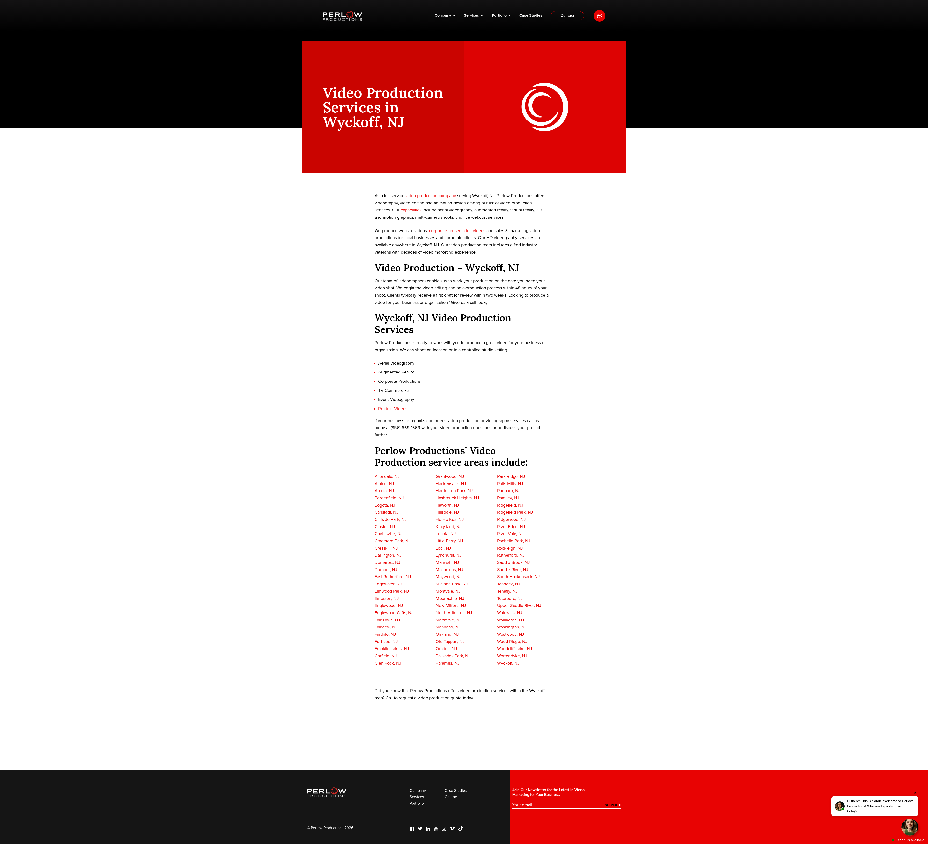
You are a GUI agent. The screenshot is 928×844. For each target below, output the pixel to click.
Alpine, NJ (384, 483)
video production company (431, 195)
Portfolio (499, 15)
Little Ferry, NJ (449, 541)
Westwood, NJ (510, 634)
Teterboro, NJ (510, 598)
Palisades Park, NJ (453, 655)
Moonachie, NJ (450, 598)
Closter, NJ (385, 526)
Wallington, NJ (510, 620)
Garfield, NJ (386, 655)
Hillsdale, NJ (447, 512)
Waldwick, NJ (509, 612)
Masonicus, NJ (449, 569)
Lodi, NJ (443, 548)
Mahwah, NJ (447, 562)
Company (443, 15)
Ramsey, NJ (508, 497)
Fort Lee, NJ (386, 641)
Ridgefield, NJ (510, 505)
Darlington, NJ (388, 555)
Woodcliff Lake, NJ (514, 648)
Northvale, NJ (449, 620)
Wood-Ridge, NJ (512, 641)
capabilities (411, 210)
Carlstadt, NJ (387, 512)
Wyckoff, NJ (508, 663)
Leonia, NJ (446, 533)
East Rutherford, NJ (393, 576)
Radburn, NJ (509, 490)
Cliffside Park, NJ (391, 519)
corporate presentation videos (457, 230)
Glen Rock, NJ (388, 663)
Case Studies (530, 15)
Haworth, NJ (447, 505)
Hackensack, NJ (451, 483)
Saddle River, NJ (512, 569)
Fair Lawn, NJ (387, 620)
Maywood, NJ (449, 576)
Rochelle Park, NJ (513, 541)
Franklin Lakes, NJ (392, 648)
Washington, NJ (512, 627)
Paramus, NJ (448, 663)
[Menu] (599, 16)
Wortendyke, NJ (512, 655)
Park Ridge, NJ (511, 476)
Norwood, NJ (448, 627)
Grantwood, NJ (450, 476)
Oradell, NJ (446, 648)
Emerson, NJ (387, 598)
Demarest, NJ (387, 562)
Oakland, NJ (447, 634)
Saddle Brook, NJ (513, 562)
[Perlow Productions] (342, 16)
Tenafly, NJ (507, 591)
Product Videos (392, 408)
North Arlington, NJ (454, 612)
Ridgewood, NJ (511, 519)
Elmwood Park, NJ (392, 591)
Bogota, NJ (385, 505)
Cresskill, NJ (386, 548)
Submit (611, 805)
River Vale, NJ (510, 533)
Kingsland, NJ (449, 526)
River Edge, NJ (511, 526)
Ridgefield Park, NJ (515, 512)
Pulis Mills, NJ (510, 483)
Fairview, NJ (386, 627)
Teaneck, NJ (508, 584)
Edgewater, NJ (388, 584)
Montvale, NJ (448, 591)
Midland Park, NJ (452, 584)
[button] (875, 806)
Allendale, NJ (387, 476)
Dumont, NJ (386, 569)
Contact (567, 15)
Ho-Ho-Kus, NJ (450, 519)
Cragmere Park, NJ (393, 541)
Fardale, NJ (385, 634)
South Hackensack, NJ (518, 576)
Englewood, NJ (389, 605)
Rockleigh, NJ (510, 548)
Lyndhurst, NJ (449, 555)
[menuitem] (445, 15)
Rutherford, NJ (511, 555)
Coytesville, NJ (389, 533)
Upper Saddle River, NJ (519, 605)
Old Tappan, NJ (450, 641)
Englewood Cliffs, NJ (394, 612)
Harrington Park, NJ (454, 490)
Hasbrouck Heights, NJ (457, 497)
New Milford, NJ (451, 605)
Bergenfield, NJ (389, 497)
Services (471, 15)
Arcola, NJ (384, 490)
